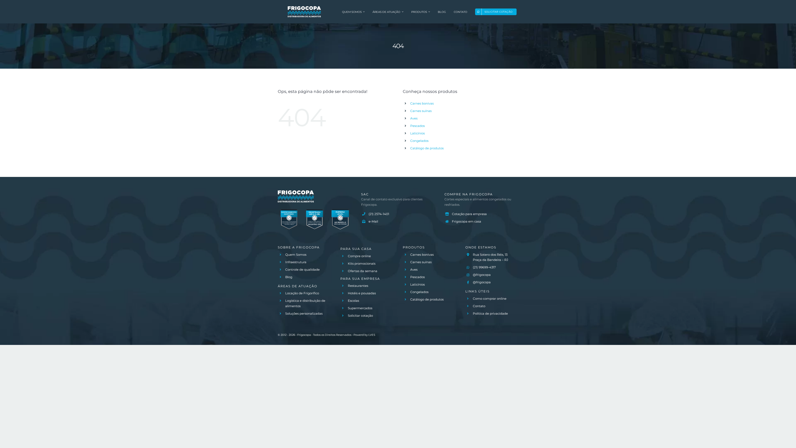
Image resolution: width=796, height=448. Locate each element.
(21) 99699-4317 (484, 267)
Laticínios (417, 133)
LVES (371, 334)
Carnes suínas (421, 111)
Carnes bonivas (422, 103)
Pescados (417, 126)
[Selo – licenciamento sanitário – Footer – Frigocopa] (289, 209)
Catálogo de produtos (427, 148)
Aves (413, 118)
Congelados (419, 141)
